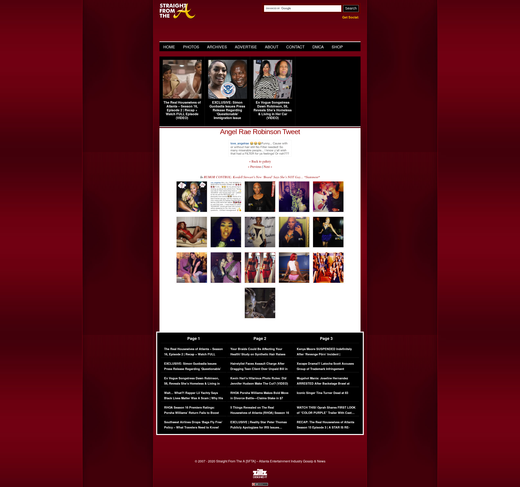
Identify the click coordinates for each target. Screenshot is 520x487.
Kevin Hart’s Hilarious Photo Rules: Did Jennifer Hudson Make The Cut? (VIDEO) (259, 381)
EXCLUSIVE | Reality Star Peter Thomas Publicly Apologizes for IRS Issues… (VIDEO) (258, 427)
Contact (295, 46)
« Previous (254, 166)
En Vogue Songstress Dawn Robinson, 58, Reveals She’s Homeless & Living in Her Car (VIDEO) (273, 110)
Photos (191, 46)
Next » (268, 166)
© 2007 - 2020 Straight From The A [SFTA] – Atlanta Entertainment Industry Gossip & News (260, 461)
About (271, 46)
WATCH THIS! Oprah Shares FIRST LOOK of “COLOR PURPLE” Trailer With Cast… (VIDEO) (326, 412)
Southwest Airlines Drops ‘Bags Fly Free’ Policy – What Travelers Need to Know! (193, 425)
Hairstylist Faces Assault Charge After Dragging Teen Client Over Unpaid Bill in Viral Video (259, 368)
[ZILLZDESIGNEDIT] (260, 477)
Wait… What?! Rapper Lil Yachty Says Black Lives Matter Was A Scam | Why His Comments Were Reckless (193, 398)
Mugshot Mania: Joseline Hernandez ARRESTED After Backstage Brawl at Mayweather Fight (323, 383)
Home (169, 46)
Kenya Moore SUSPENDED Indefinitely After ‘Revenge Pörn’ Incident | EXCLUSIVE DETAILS (324, 354)
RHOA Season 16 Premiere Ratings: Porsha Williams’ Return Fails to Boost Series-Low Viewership (191, 412)
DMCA (318, 46)
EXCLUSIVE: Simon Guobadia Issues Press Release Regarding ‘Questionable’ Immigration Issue (227, 110)
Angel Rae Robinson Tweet (260, 132)
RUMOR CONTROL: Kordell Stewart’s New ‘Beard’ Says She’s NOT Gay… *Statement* (262, 177)
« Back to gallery (260, 161)
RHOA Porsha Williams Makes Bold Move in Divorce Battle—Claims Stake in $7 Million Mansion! (259, 398)
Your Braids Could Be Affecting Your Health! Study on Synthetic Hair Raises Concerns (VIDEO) (257, 354)
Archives (217, 46)
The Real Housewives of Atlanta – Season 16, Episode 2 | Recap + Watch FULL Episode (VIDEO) (182, 110)
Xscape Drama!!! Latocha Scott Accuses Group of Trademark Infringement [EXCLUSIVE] (325, 368)
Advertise (246, 46)
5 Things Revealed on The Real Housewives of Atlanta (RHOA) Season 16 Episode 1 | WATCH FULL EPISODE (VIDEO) (259, 415)
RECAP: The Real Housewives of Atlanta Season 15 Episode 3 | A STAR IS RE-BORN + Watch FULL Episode (325, 427)
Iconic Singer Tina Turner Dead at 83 (322, 393)
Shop (337, 46)
